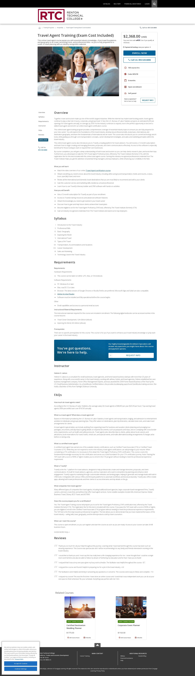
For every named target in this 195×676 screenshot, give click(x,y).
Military (122, 656)
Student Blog (142, 656)
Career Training (84, 656)
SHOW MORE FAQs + (62, 532)
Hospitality (60, 27)
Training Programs (48, 27)
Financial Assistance (126, 658)
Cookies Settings (21, 669)
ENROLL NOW (139, 53)
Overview (41, 112)
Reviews (41, 135)
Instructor (42, 126)
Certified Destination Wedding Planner (76, 626)
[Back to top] (97, 653)
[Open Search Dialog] (154, 3)
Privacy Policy (100, 671)
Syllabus (41, 117)
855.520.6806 (42, 150)
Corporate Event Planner (129, 625)
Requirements (43, 121)
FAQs (40, 130)
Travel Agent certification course (98, 170)
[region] (21, 658)
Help (121, 660)
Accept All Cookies (20, 663)
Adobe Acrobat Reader (65, 294)
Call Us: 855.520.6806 (148, 28)
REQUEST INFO (147, 100)
